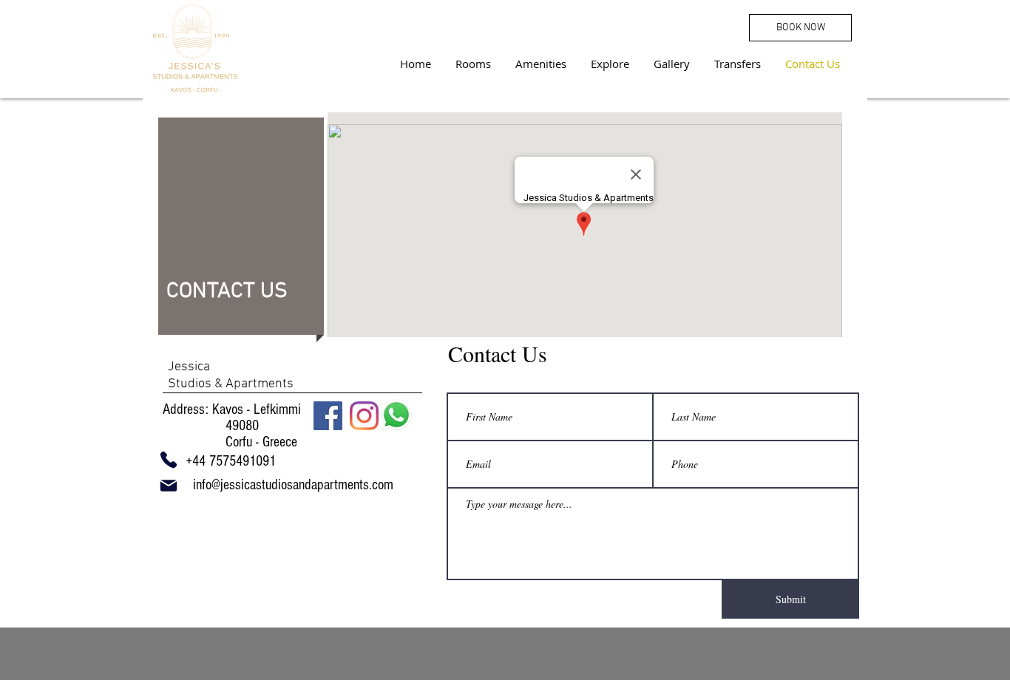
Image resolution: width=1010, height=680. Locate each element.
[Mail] (168, 485)
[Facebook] (327, 415)
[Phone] (168, 459)
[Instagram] (364, 415)
